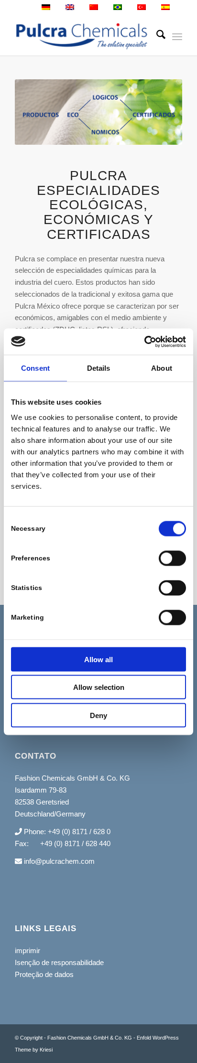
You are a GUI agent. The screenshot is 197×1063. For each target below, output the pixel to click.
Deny (98, 715)
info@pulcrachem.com (58, 861)
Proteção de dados (44, 974)
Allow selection (98, 687)
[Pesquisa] (156, 36)
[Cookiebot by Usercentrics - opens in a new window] (144, 341)
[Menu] (177, 36)
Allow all (98, 659)
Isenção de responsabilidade (59, 962)
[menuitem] (156, 36)
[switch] (172, 558)
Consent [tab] (35, 368)
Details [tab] (98, 368)
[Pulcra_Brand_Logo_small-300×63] (82, 36)
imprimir (27, 950)
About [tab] (161, 368)
